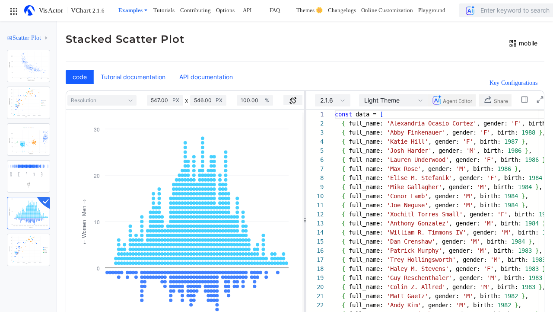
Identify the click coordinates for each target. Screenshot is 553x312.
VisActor (51, 10)
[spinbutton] (161, 100)
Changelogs (342, 10)
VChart (88, 10)
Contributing (195, 10)
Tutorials (164, 10)
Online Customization (387, 10)
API (247, 10)
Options (225, 10)
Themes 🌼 (309, 10)
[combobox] (102, 100)
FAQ (275, 10)
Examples (130, 10)
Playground (431, 10)
